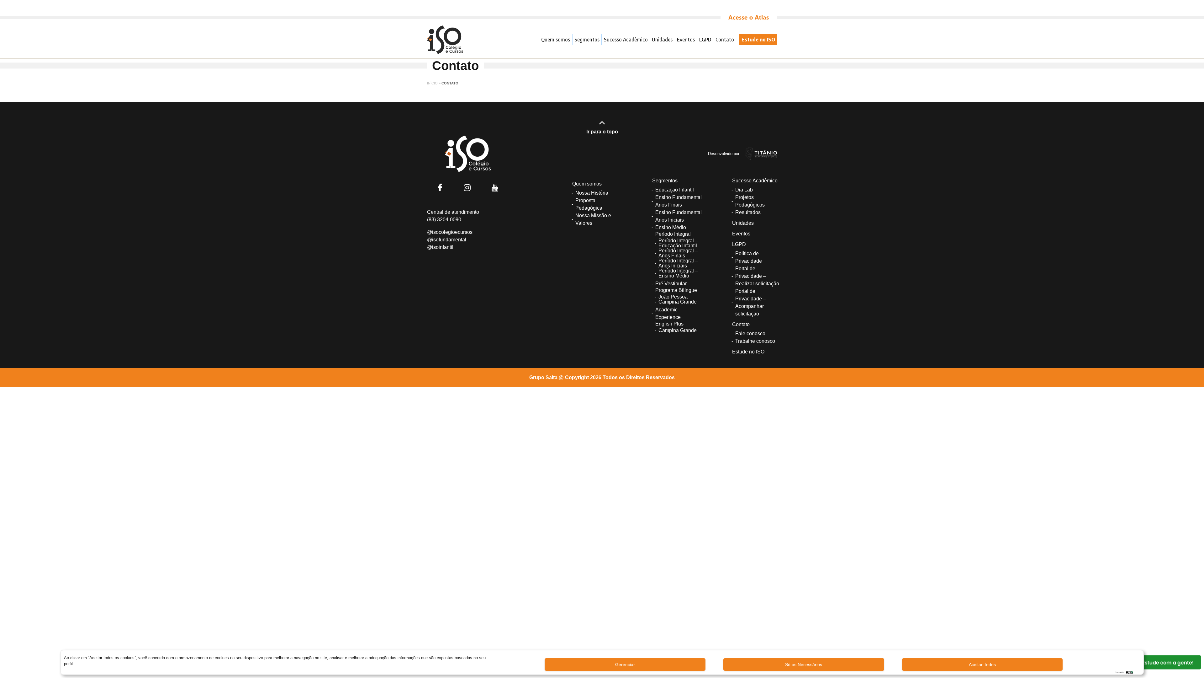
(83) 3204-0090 (444, 219)
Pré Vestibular (671, 283)
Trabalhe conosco (755, 341)
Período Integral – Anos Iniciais (678, 263)
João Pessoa (673, 296)
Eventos (686, 39)
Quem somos (555, 39)
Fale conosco (750, 333)
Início (432, 83)
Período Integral (673, 234)
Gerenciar (625, 664)
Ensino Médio (670, 227)
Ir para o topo (602, 131)
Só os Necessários (803, 664)
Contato (725, 39)
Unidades (662, 39)
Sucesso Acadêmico (626, 39)
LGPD (705, 39)
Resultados (748, 212)
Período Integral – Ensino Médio (678, 273)
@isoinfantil (440, 247)
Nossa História (591, 193)
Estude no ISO (758, 39)
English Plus (669, 323)
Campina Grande (677, 301)
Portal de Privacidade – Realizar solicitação (757, 276)
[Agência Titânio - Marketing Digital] (761, 153)
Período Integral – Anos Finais (678, 253)
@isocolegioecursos (450, 232)
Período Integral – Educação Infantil (678, 243)
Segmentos (586, 39)
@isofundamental (446, 239)
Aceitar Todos (982, 664)
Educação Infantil (674, 189)
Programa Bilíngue (676, 290)
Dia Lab (744, 189)
